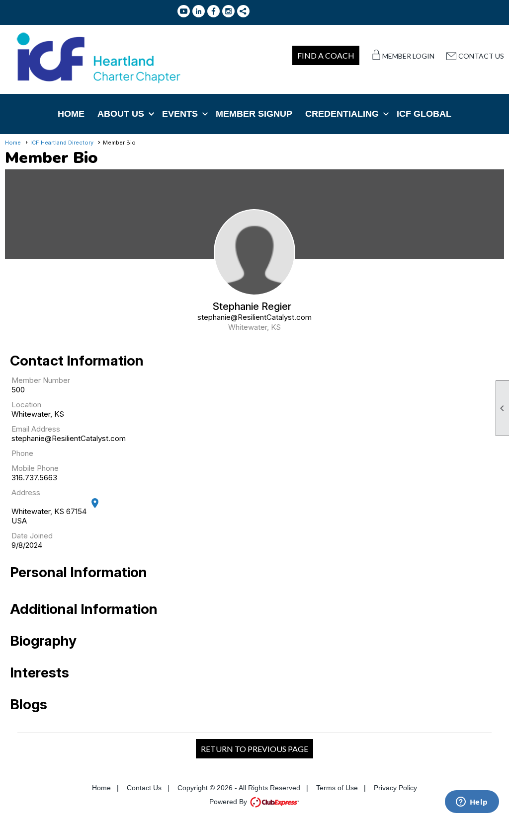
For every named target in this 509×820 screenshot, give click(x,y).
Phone (22, 453)
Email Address (35, 429)
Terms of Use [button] (337, 788)
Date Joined (32, 535)
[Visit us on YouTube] (183, 11)
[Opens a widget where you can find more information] (471, 802)
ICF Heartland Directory (61, 142)
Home (71, 114)
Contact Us (481, 56)
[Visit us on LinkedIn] (198, 11)
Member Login (408, 56)
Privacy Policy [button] (395, 788)
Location (26, 404)
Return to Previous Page (254, 748)
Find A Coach (325, 55)
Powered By (229, 802)
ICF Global (424, 114)
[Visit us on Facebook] (213, 11)
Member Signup (254, 114)
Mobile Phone (35, 468)
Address (25, 492)
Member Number (40, 380)
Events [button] (180, 114)
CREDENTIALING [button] (342, 114)
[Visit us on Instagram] (228, 11)
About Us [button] (120, 114)
